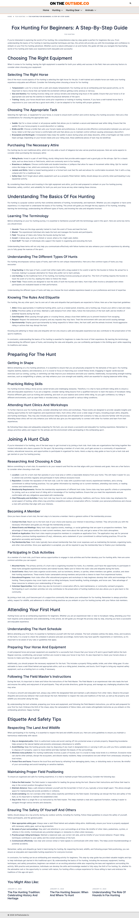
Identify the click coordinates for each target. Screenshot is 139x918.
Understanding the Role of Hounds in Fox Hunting (109, 894)
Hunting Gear (73, 10)
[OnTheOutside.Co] (69, 3)
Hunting (56, 10)
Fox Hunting (69, 34)
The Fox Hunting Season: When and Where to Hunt (69, 894)
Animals (89, 10)
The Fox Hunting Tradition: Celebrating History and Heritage (24, 895)
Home (46, 10)
